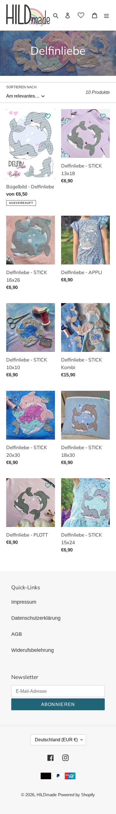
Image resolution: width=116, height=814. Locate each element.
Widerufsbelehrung (32, 650)
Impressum (23, 602)
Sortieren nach (21, 87)
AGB (16, 634)
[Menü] (106, 15)
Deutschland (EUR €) (56, 739)
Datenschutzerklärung (36, 618)
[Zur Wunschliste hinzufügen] (47, 116)
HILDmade (47, 794)
